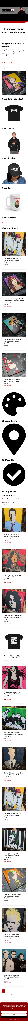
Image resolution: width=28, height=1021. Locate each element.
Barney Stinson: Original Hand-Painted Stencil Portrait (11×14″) (14, 775)
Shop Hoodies (8, 158)
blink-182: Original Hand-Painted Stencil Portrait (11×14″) (12, 977)
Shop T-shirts (8, 128)
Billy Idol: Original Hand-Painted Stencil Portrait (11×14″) (12, 936)
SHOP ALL (5, 222)
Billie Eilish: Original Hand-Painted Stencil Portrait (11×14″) (12, 896)
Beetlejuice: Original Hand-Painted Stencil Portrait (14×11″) (12, 855)
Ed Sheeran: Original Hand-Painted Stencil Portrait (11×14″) (12, 341)
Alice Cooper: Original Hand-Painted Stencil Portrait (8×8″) (13, 617)
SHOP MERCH (6, 68)
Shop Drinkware (9, 217)
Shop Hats (6, 188)
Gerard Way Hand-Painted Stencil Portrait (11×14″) (12, 380)
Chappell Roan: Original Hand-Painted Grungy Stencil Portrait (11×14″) (14, 300)
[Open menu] (1, 22)
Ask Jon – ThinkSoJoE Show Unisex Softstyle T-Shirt (13, 657)
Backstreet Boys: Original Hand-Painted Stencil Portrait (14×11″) (13, 734)
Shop (3, 498)
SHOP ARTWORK (7, 62)
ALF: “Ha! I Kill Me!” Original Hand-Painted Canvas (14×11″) (13, 577)
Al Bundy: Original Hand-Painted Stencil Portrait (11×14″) (12, 536)
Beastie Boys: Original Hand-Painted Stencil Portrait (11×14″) (13, 260)
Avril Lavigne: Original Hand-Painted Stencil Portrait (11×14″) (13, 694)
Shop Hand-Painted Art (12, 99)
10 (12, 994)
